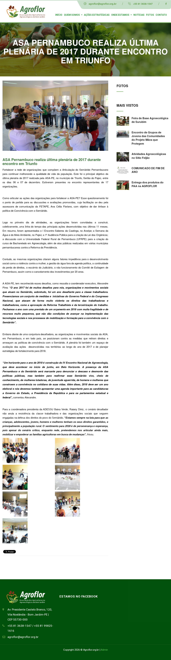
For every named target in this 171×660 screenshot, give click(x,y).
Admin (104, 649)
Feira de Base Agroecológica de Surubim (150, 120)
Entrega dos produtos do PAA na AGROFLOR (147, 184)
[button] (28, 451)
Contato (161, 15)
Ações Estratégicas (97, 15)
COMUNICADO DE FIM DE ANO (148, 170)
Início (58, 15)
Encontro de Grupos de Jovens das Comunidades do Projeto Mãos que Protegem (148, 137)
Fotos (150, 15)
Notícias (138, 15)
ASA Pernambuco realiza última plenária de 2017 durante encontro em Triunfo (52, 161)
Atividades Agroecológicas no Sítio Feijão (149, 155)
